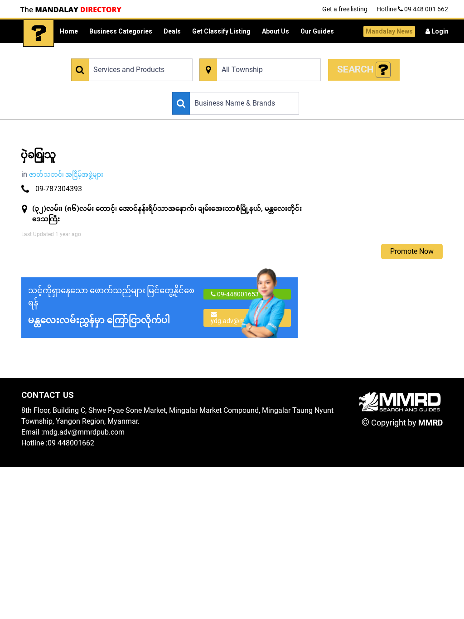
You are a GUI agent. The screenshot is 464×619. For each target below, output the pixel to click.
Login (439, 31)
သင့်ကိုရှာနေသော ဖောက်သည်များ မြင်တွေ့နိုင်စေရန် (111, 305)
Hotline (412, 9)
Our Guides (317, 31)
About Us (275, 31)
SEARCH (356, 69)
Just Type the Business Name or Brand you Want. (236, 86)
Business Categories (120, 31)
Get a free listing (344, 9)
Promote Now (412, 251)
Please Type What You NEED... (110, 53)
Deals (172, 31)
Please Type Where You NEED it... (242, 53)
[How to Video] (383, 70)
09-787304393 (58, 188)
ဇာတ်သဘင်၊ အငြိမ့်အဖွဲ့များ (66, 174)
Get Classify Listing (221, 31)
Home (69, 31)
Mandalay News (389, 31)
